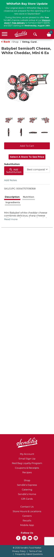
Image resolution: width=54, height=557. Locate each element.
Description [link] (12, 196)
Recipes (27, 472)
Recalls (27, 520)
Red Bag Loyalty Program (27, 463)
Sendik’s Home (27, 494)
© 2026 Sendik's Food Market (27, 548)
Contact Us (27, 506)
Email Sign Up (27, 458)
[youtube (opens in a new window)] (30, 538)
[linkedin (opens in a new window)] (36, 538)
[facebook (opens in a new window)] (18, 538)
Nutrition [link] (28, 196)
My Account (27, 454)
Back (6, 41)
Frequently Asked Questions (29, 554)
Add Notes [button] (10, 180)
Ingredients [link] (13, 202)
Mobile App (27, 525)
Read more (11, 219)
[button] (9, 120)
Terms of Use (35, 551)
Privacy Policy (19, 551)
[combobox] (37, 169)
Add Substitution (13, 171)
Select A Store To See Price (27, 156)
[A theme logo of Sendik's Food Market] (21, 34)
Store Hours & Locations (27, 511)
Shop (15, 41)
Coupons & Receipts (27, 467)
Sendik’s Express (27, 485)
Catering (27, 489)
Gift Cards (27, 498)
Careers (27, 515)
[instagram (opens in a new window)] (24, 538)
